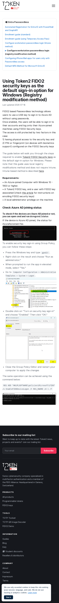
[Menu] (53, 6)
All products (8, 497)
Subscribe (49, 451)
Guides (5, 539)
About (5, 568)
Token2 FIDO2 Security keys (38, 157)
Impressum (7, 576)
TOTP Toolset (9, 518)
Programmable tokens (12, 501)
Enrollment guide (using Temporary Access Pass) (27, 39)
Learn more (32, 593)
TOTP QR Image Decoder (14, 522)
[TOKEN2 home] (10, 6)
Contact (6, 572)
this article (27, 192)
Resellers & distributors (13, 555)
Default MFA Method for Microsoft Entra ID (25, 66)
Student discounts (14, 551)
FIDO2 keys (7, 505)
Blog (4, 543)
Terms (5, 580)
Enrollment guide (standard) (17, 34)
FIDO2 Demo (8, 526)
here (41, 171)
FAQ (4, 547)
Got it (8, 597)
